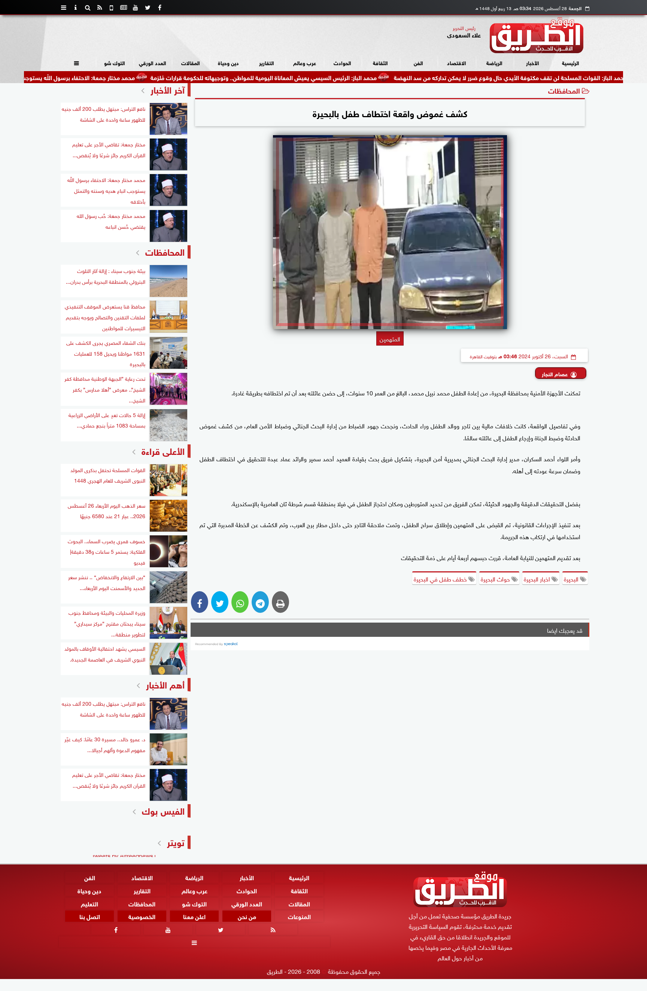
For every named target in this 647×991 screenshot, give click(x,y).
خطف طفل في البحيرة (441, 578)
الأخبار (532, 62)
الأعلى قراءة (163, 450)
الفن (418, 62)
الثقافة (380, 62)
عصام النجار (555, 373)
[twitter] (148, 7)
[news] (124, 7)
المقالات (190, 62)
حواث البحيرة (496, 578)
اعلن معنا (194, 916)
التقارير (266, 62)
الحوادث (342, 62)
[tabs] (64, 7)
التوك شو (114, 62)
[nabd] (112, 7)
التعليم (89, 903)
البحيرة (572, 578)
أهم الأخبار (165, 684)
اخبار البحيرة (538, 578)
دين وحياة (228, 62)
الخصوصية (141, 916)
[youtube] (136, 7)
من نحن (247, 916)
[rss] (100, 7)
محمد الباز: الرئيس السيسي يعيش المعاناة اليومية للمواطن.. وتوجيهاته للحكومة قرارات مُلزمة (306, 77)
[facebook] (159, 7)
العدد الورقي (152, 62)
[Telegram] (260, 602)
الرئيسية (570, 62)
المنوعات (299, 916)
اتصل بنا (89, 916)
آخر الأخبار (168, 89)
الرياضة (494, 62)
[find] (88, 7)
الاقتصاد (456, 62)
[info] (76, 7)
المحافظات (564, 90)
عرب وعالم (304, 62)
